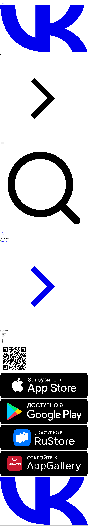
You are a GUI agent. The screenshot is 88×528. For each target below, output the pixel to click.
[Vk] (44, 524)
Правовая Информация (3, 526)
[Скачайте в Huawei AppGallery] (44, 476)
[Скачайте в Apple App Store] (44, 398)
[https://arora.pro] (2, 527)
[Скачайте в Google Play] (44, 424)
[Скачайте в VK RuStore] (44, 450)
